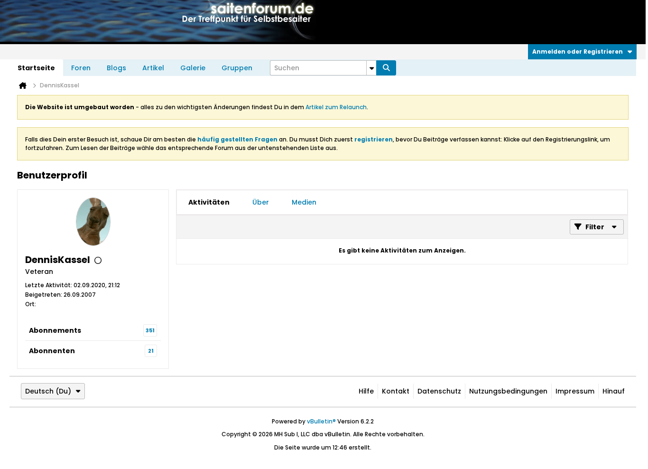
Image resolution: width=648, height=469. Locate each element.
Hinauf (613, 391)
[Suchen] (386, 67)
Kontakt (395, 391)
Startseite (36, 68)
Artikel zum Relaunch (336, 107)
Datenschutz (439, 391)
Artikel (153, 68)
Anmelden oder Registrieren (577, 51)
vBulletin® (321, 421)
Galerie (192, 68)
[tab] (209, 202)
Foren (81, 68)
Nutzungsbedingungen (508, 391)
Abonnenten (52, 351)
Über (260, 202)
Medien (304, 202)
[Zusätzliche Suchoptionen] (371, 67)
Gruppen (237, 68)
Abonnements (55, 330)
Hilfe (366, 391)
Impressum (574, 391)
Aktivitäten (209, 202)
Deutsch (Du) (48, 391)
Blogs (116, 68)
